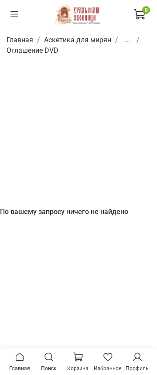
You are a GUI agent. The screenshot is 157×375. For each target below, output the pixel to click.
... (127, 40)
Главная (20, 40)
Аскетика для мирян (77, 40)
